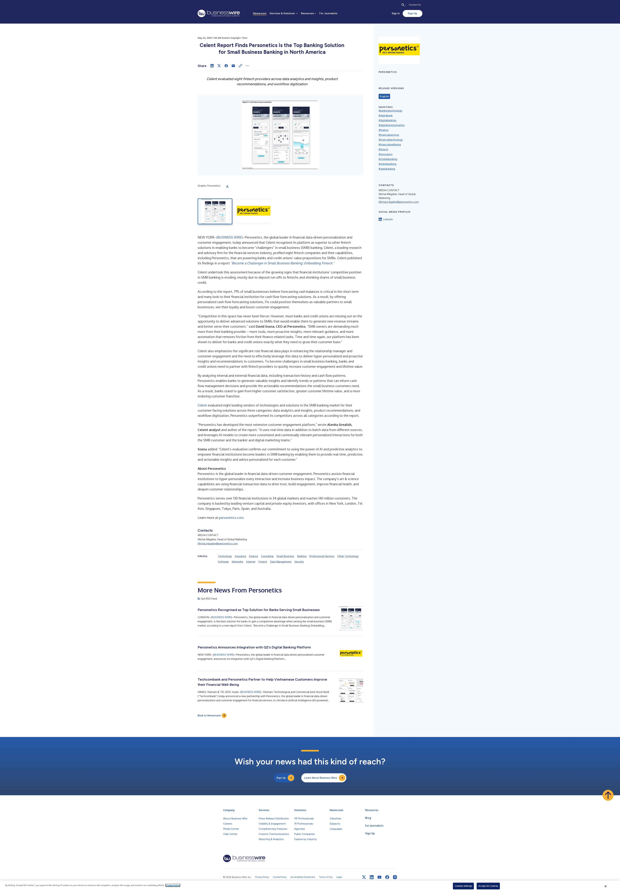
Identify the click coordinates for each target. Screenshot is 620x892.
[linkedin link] (372, 877)
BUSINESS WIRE (229, 237)
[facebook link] (387, 877)
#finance (383, 130)
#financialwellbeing (390, 144)
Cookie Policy (173, 885)
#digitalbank (386, 115)
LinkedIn (388, 219)
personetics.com (231, 517)
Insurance (240, 556)
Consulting (267, 556)
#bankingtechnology (390, 110)
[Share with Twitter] (219, 65)
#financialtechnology (391, 139)
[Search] (403, 4)
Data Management (280, 561)
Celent (202, 405)
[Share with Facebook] (226, 65)
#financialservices (389, 134)
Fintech (262, 561)
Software (223, 561)
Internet (250, 561)
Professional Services (321, 556)
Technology (225, 556)
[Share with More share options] (247, 65)
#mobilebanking (388, 159)
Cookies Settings (463, 886)
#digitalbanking (387, 120)
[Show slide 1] (215, 211)
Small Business (285, 556)
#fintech (383, 149)
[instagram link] (395, 877)
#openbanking (387, 168)
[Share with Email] (233, 65)
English (384, 96)
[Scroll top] (608, 795)
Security (299, 561)
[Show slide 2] (253, 211)
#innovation (386, 154)
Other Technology (348, 556)
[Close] (606, 886)
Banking (301, 556)
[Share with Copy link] (240, 65)
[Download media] (227, 186)
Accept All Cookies (488, 886)
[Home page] (219, 13)
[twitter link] (364, 877)
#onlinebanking (387, 164)
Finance (253, 556)
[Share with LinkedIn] (212, 65)
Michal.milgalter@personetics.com (218, 543)
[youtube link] (379, 877)
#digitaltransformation (392, 125)
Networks (237, 561)
